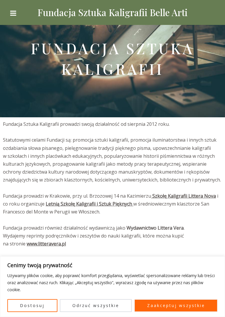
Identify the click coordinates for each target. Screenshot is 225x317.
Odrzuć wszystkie (95, 305)
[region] (112, 286)
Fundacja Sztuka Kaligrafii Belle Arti (113, 12)
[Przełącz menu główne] (13, 13)
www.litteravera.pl (46, 243)
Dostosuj (32, 305)
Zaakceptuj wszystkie (176, 305)
